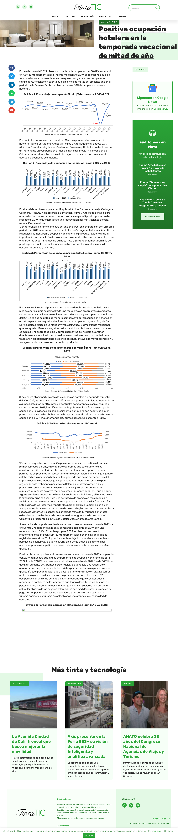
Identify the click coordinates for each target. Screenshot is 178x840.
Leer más (156, 831)
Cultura (69, 16)
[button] (11, 68)
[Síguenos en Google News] (152, 88)
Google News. (161, 109)
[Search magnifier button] (156, 8)
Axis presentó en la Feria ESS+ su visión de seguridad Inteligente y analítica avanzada (88, 746)
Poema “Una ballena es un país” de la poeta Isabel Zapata (152, 168)
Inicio (55, 16)
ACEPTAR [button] (89, 835)
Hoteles (141, 69)
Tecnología (86, 16)
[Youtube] (31, 6)
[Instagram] (18, 6)
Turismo (120, 16)
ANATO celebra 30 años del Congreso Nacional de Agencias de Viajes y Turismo (143, 746)
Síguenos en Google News (153, 100)
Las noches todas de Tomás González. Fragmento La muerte (152, 202)
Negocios (105, 16)
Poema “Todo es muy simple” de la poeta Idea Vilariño (152, 185)
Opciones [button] (168, 831)
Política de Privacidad (161, 819)
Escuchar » (152, 175)
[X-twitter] (24, 6)
